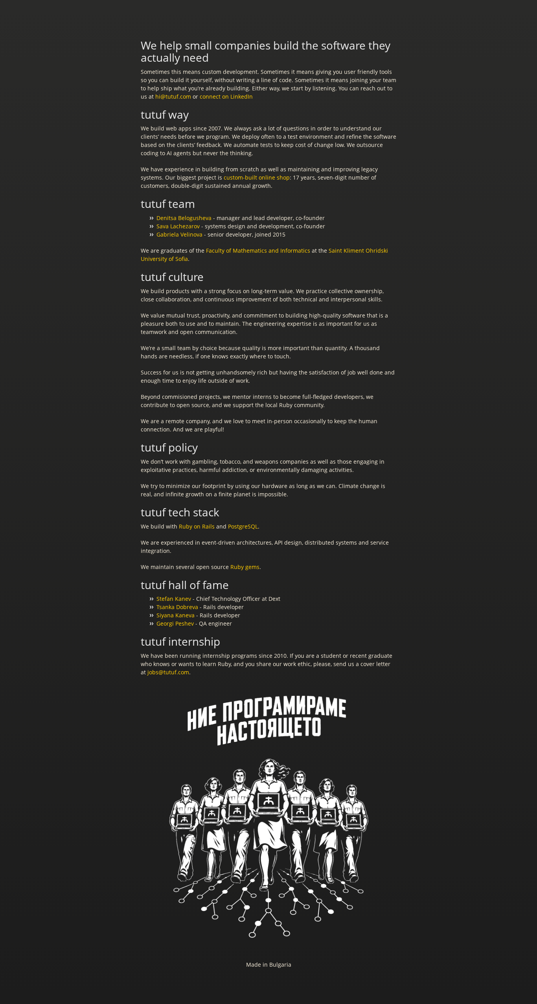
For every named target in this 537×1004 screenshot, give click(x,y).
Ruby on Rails (197, 526)
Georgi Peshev (175, 623)
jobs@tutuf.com (168, 672)
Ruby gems (244, 567)
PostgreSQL (243, 526)
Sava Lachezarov (178, 226)
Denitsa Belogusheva (183, 218)
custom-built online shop (257, 177)
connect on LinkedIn (226, 96)
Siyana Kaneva (175, 615)
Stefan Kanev (173, 598)
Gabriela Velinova (179, 234)
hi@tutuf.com (173, 96)
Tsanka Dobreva (177, 607)
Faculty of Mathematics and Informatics (258, 250)
